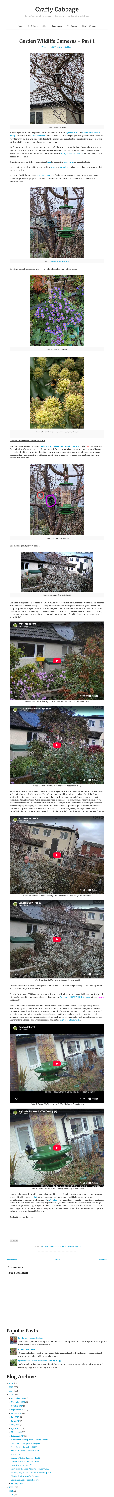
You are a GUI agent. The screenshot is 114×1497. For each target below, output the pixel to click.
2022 (11, 1487)
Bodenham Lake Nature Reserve (25, 1480)
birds (53, 167)
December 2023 (18, 1398)
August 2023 (16, 1413)
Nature (45, 1246)
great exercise (38, 136)
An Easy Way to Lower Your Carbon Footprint (31, 1472)
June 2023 (15, 1421)
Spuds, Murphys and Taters (30, 1338)
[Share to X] (15, 1240)
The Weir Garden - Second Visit (25, 1450)
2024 (11, 1391)
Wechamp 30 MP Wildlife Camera (75, 997)
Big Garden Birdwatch (69, 1020)
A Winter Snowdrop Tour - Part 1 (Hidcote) (30, 1440)
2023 (11, 1394)
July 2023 (15, 1417)
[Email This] (11, 1240)
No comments (74, 1246)
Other (44, 26)
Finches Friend (43, 175)
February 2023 (17, 1436)
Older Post (102, 1260)
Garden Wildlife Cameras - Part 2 (25, 1458)
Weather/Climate (89, 26)
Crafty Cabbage (57, 9)
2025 (11, 1387)
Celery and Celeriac (27, 1349)
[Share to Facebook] (17, 1240)
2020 (11, 1495)
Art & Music (33, 26)
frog (49, 162)
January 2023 (17, 1483)
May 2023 (15, 1425)
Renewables (57, 26)
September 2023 (18, 1410)
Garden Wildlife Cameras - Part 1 (57, 41)
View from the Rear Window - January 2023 (30, 1469)
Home (20, 26)
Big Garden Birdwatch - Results (25, 1476)
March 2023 (16, 1432)
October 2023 (17, 1406)
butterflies (64, 167)
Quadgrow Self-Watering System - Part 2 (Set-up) (39, 1361)
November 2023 (18, 1402)
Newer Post (12, 1260)
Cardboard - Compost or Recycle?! (26, 1443)
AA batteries (54, 1200)
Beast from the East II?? (21, 1465)
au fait (34, 1197)
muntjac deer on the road (72, 153)
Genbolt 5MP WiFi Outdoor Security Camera (59, 446)
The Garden (72, 26)
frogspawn (68, 162)
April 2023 (15, 1428)
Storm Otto (15, 1454)
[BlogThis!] (13, 1240)
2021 (11, 1491)
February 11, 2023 (49, 47)
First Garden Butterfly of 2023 (24, 1447)
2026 (11, 1383)
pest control (72, 132)
